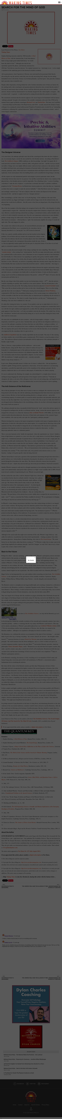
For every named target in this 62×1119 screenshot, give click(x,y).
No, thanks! (31, 560)
